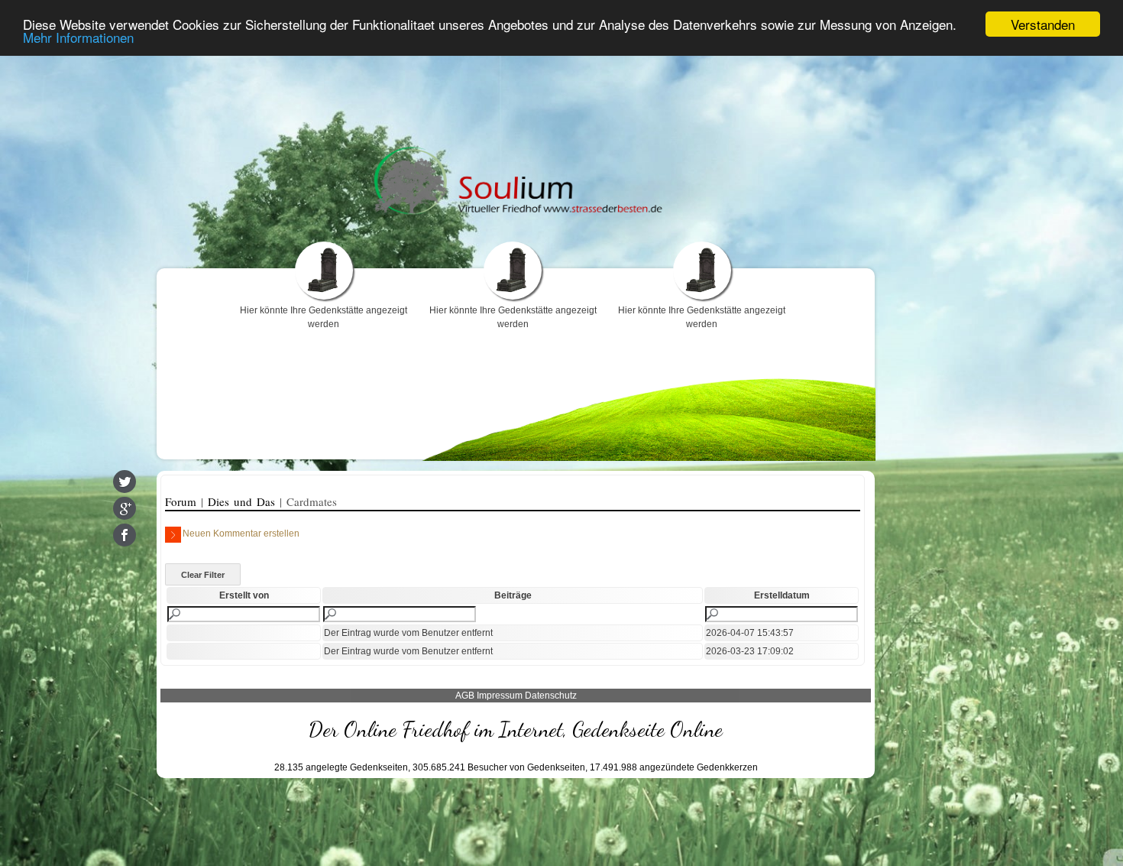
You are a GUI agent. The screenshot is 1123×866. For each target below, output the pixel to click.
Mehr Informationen (78, 37)
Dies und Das (244, 501)
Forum (183, 501)
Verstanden (1043, 24)
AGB (464, 695)
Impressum (500, 695)
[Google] (124, 508)
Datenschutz (551, 695)
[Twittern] (124, 481)
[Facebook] (124, 535)
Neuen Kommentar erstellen (241, 533)
